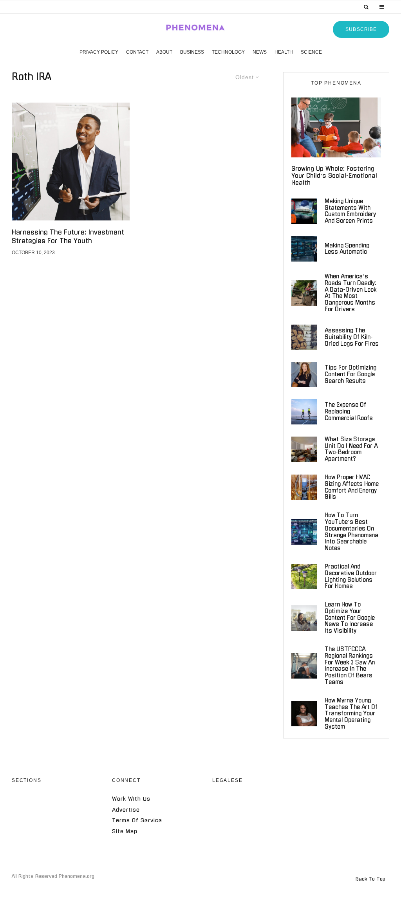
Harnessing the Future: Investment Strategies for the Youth (68, 236)
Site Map (124, 831)
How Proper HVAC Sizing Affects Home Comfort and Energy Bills (352, 487)
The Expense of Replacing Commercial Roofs (349, 411)
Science (311, 52)
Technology (228, 52)
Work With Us (131, 799)
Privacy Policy (98, 52)
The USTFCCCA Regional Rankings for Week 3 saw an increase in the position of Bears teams (350, 665)
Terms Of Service (137, 820)
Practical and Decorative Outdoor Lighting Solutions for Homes (351, 576)
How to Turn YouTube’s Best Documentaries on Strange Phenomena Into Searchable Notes (351, 532)
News (260, 52)
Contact (137, 52)
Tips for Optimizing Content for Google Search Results (350, 374)
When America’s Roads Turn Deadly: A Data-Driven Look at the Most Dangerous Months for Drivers (350, 293)
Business (192, 52)
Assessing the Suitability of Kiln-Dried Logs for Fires (352, 337)
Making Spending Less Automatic (347, 249)
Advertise (126, 809)
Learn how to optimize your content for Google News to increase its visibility (350, 618)
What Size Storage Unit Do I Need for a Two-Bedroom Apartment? (351, 449)
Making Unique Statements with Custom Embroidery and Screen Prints (350, 211)
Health (284, 52)
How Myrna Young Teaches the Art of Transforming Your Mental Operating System (351, 713)
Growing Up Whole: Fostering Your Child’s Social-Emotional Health (334, 176)
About (164, 52)
